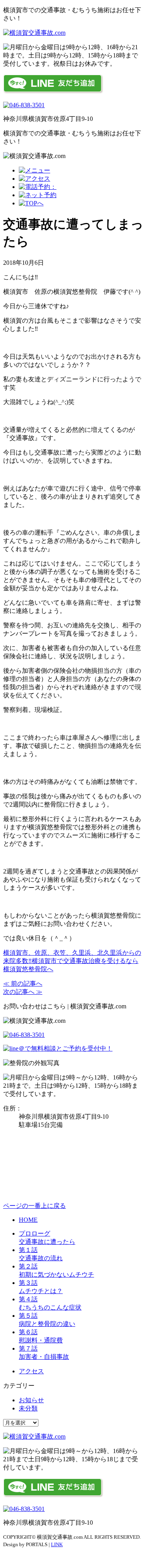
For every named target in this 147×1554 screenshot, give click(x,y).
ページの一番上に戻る (34, 1205)
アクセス (31, 1371)
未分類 (28, 1408)
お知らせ (31, 1400)
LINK (57, 1544)
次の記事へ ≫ (22, 991)
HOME (28, 1219)
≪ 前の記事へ (22, 983)
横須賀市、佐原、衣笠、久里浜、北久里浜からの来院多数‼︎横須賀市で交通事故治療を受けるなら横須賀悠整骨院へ (72, 960)
